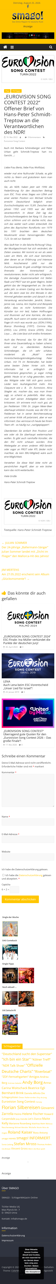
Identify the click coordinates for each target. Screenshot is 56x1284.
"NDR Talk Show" (13, 1066)
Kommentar (9, 772)
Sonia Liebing (7, 1144)
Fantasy (39, 1102)
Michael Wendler (21, 1127)
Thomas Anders (44, 1144)
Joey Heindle (21, 1119)
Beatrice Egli (36, 1088)
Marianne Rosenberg (20, 1123)
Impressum (8, 1240)
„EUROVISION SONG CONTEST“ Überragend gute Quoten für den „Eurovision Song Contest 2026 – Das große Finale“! (27, 736)
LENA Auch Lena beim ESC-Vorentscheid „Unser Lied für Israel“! (25, 685)
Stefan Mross (25, 1143)
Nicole (39, 1127)
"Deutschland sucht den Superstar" (27, 1054)
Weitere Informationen (32, 1267)
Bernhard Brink (13, 1093)
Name (6, 816)
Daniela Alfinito (32, 1093)
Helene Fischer (32, 1114)
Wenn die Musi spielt (36, 1149)
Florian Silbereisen (21, 1107)
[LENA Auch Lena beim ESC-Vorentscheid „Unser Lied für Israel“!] (28, 655)
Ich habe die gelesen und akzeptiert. (26, 877)
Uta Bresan (6, 1149)
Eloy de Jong (42, 1097)
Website (6, 851)
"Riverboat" (43, 1071)
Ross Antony (40, 1132)
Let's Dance (35, 1118)
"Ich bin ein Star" (16, 1059)
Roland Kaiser (20, 1132)
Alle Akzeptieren (33, 1271)
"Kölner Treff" (41, 1059)
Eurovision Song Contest (14, 141)
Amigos (34, 1077)
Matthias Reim (38, 1123)
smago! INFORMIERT (33, 1137)
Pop (7, 91)
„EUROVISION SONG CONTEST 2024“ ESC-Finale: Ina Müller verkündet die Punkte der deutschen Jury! (27, 640)
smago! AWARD (9, 1138)
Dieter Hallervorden (27, 1097)
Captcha (6, 884)
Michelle (32, 1127)
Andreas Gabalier (15, 1083)
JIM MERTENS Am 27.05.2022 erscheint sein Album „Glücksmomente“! (25, 574)
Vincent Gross (19, 1148)
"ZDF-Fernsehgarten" (15, 1077)
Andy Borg (32, 1082)
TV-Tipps (16, 91)
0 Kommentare (34, 137)
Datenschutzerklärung (31, 875)
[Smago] (5, 47)
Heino (17, 1114)
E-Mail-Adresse (10, 834)
